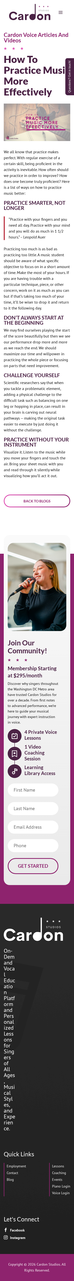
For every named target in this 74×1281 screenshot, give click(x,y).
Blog (10, 1179)
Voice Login (61, 1193)
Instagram (17, 1237)
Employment (16, 1166)
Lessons (58, 1166)
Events (57, 1179)
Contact (12, 1173)
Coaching (59, 1173)
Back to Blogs (37, 501)
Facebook (17, 1230)
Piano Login (61, 1186)
